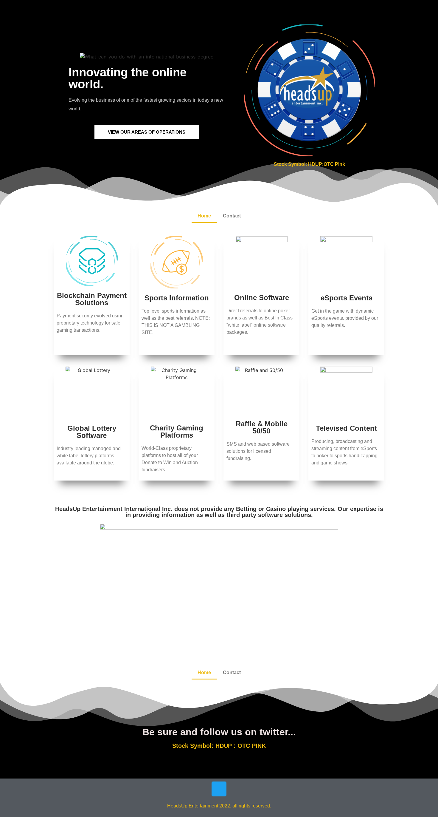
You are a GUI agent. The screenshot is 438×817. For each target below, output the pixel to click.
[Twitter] (219, 789)
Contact (232, 215)
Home (204, 215)
